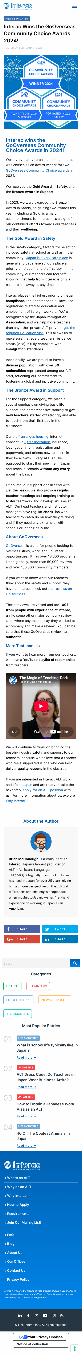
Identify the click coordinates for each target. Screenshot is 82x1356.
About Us (14, 1252)
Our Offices (16, 1261)
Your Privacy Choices (45, 1337)
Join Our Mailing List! (24, 1222)
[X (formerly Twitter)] (36, 1315)
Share (22, 929)
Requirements (18, 1213)
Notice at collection (32, 1344)
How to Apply (18, 1204)
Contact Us (16, 1270)
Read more (25, 1057)
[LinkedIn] (19, 1315)
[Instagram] (53, 1315)
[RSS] (62, 1315)
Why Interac (16, 1195)
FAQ (10, 1235)
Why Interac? (16, 801)
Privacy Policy (18, 1279)
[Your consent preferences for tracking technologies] (75, 1349)
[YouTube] (45, 1315)
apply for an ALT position (42, 790)
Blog (11, 1243)
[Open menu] (74, 6)
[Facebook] (28, 1315)
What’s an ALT (18, 1178)
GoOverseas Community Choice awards (37, 170)
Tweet (60, 929)
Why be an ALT (19, 1187)
